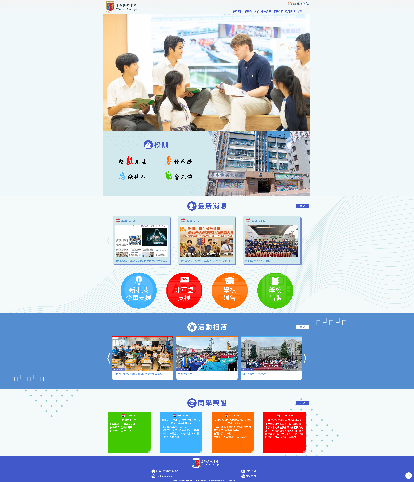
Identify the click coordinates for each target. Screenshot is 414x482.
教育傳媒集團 (220, 480)
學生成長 (266, 11)
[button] (108, 359)
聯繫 (299, 11)
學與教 (248, 11)
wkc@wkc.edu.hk (164, 476)
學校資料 (237, 11)
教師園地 (290, 11)
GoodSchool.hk (231, 480)
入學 (256, 11)
